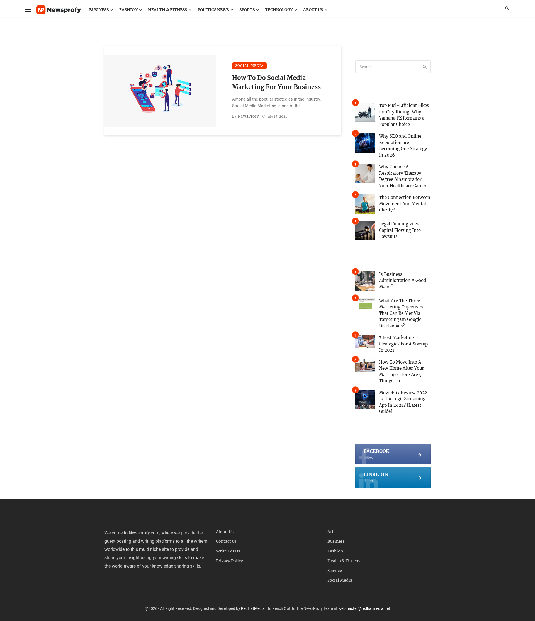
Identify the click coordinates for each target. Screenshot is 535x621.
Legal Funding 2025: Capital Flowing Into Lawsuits (400, 230)
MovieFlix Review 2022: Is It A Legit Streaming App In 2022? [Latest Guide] (404, 402)
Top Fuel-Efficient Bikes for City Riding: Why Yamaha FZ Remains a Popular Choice (404, 115)
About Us (313, 9)
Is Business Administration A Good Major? (402, 280)
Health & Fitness (167, 9)
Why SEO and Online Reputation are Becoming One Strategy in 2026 (403, 145)
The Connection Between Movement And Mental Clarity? (404, 204)
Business (99, 9)
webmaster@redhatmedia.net (364, 608)
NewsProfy (248, 116)
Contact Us (226, 541)
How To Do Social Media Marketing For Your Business (276, 82)
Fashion (128, 9)
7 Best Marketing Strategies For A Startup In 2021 (403, 344)
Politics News (213, 9)
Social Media (249, 66)
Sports (247, 9)
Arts (331, 531)
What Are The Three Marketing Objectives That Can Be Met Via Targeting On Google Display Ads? (401, 313)
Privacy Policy (229, 560)
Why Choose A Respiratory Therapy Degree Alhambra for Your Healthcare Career (403, 176)
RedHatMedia (253, 608)
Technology (279, 9)
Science (334, 570)
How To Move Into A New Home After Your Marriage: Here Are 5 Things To (401, 371)
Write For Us (228, 551)
